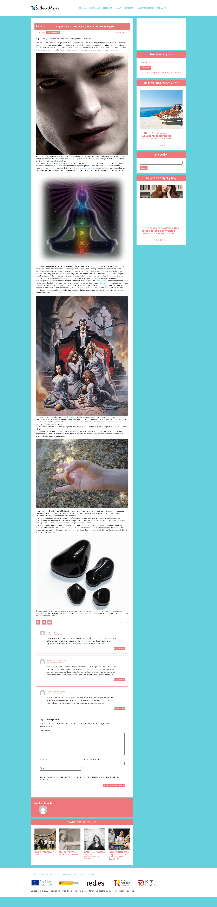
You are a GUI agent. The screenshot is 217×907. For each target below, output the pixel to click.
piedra (71, 530)
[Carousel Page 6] (166, 240)
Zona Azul (161, 8)
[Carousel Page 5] (164, 240)
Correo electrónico (92, 759)
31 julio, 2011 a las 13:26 (54, 694)
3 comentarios (121, 622)
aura (58, 166)
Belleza (82, 8)
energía (73, 417)
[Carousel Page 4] (164, 145)
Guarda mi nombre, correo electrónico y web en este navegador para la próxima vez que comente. (79, 778)
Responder (119, 648)
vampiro (78, 47)
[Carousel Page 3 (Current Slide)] (162, 145)
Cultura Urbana (53, 33)
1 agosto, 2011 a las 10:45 (55, 662)
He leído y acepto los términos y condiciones (162, 72)
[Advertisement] (161, 34)
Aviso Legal (79, 874)
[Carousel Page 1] (158, 145)
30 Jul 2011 (40, 32)
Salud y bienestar (144, 8)
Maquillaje (94, 8)
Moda (118, 8)
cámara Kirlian (90, 168)
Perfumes (107, 8)
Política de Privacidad (41, 874)
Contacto (93, 874)
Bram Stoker (105, 283)
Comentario (46, 730)
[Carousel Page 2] (160, 145)
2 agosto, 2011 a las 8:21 (54, 634)
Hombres (128, 8)
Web (42, 768)
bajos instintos (102, 281)
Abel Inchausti (122, 32)
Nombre (44, 759)
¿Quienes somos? (63, 874)
